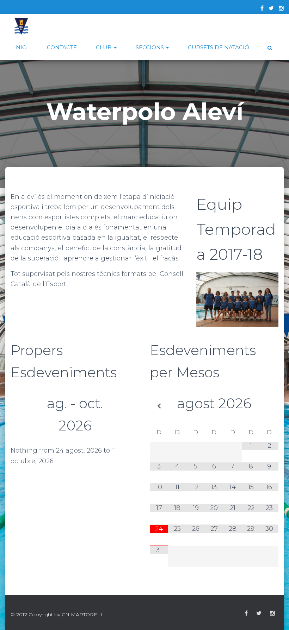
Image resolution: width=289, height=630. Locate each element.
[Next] (126, 418)
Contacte (62, 47)
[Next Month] (269, 406)
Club (104, 47)
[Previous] (23, 418)
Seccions (150, 47)
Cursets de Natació (218, 47)
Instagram (272, 613)
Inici (21, 47)
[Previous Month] (159, 406)
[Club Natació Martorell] (21, 26)
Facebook (246, 613)
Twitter (259, 613)
